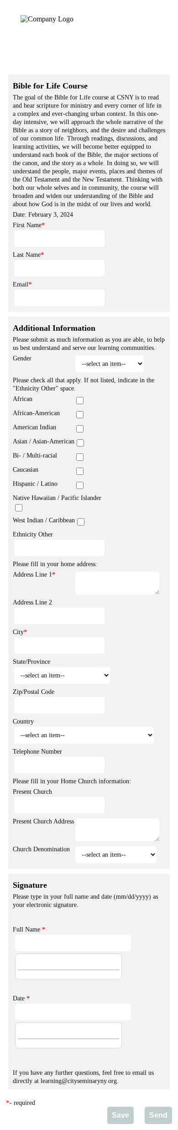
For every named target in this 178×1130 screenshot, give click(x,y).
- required (22, 1102)
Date (19, 998)
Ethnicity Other (33, 534)
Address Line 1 (32, 574)
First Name (27, 225)
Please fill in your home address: (55, 564)
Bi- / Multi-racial (35, 455)
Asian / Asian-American (43, 441)
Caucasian (25, 469)
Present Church (32, 791)
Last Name (27, 254)
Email (20, 284)
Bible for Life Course (50, 85)
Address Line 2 (32, 602)
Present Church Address (43, 821)
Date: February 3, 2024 (43, 214)
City (18, 632)
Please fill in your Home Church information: (72, 781)
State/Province (31, 661)
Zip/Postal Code (33, 691)
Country (23, 721)
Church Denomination (41, 849)
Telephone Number (37, 751)
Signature (30, 885)
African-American (36, 413)
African (22, 399)
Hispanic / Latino (35, 483)
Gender (22, 358)
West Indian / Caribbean (44, 520)
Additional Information (54, 328)
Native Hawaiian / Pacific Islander (57, 498)
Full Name (26, 929)
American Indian (34, 427)
